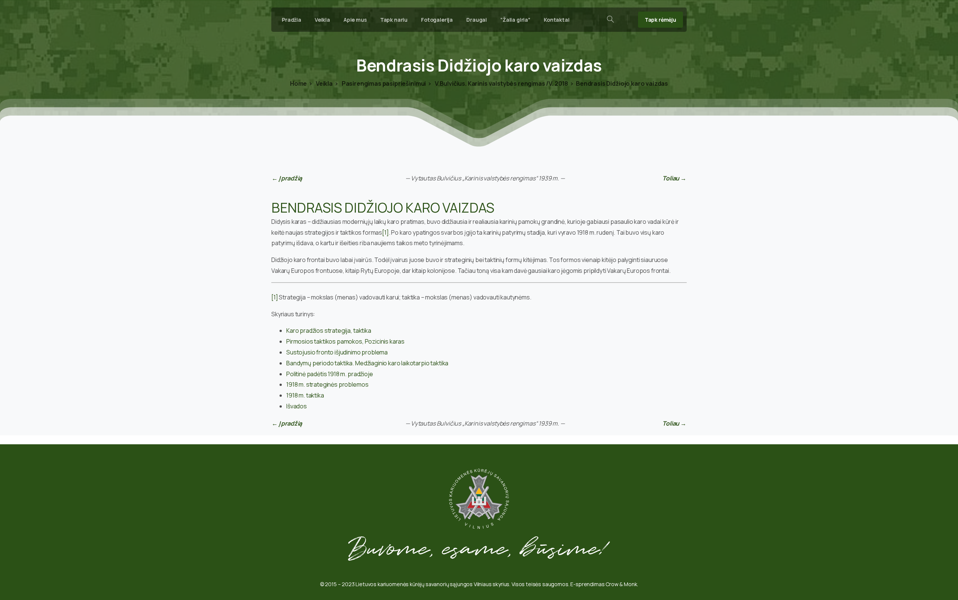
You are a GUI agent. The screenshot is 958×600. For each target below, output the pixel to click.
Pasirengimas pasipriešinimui (383, 83)
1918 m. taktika (305, 395)
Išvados (296, 406)
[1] (385, 232)
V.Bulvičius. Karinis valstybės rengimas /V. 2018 (501, 83)
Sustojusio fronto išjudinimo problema (337, 352)
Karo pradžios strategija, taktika (328, 330)
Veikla (324, 83)
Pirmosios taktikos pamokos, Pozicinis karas (345, 341)
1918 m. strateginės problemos (327, 384)
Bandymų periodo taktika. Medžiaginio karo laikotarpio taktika (367, 363)
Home (298, 83)
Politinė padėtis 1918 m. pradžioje (329, 374)
